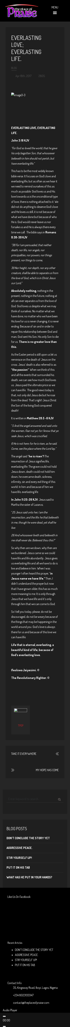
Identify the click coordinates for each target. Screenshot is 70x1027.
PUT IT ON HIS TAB (18, 867)
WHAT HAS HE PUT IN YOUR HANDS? (29, 877)
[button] (55, 13)
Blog (14, 68)
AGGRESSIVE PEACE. (19, 848)
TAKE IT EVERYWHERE (23, 754)
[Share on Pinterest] (41, 689)
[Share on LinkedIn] (47, 689)
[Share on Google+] (35, 689)
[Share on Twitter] (29, 689)
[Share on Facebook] (23, 689)
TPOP (20, 725)
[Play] (4, 1016)
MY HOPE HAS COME (47, 770)
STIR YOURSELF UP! (19, 858)
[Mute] (4, 1026)
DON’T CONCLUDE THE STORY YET (28, 838)
